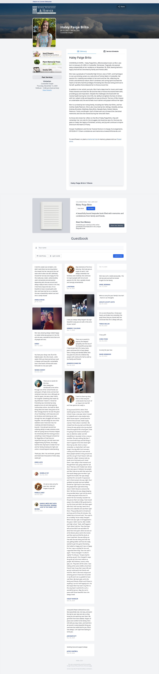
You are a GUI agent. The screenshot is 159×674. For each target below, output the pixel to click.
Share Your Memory (117, 225)
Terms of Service (84, 666)
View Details (47, 90)
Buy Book (91, 208)
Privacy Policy (74, 666)
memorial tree (93, 139)
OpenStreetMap (81, 669)
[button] (47, 319)
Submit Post (118, 256)
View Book (81, 208)
